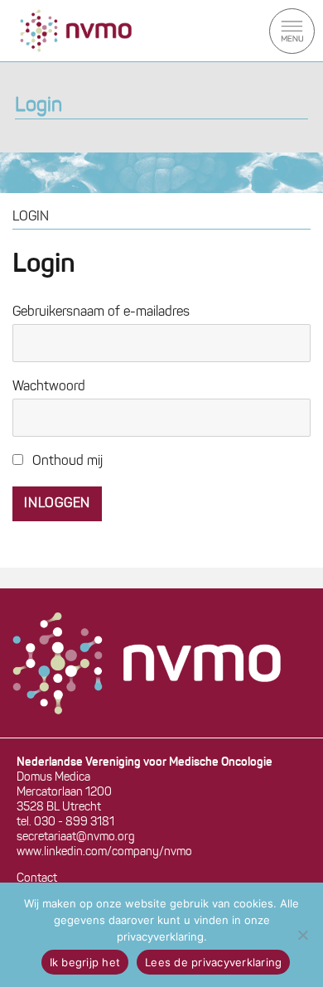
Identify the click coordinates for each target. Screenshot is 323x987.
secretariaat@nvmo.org (76, 837)
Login (38, 106)
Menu (292, 31)
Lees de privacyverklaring (213, 962)
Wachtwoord (48, 387)
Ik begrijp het (85, 962)
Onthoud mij (66, 461)
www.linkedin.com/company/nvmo (104, 852)
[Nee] (302, 935)
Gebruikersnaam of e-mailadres (101, 312)
